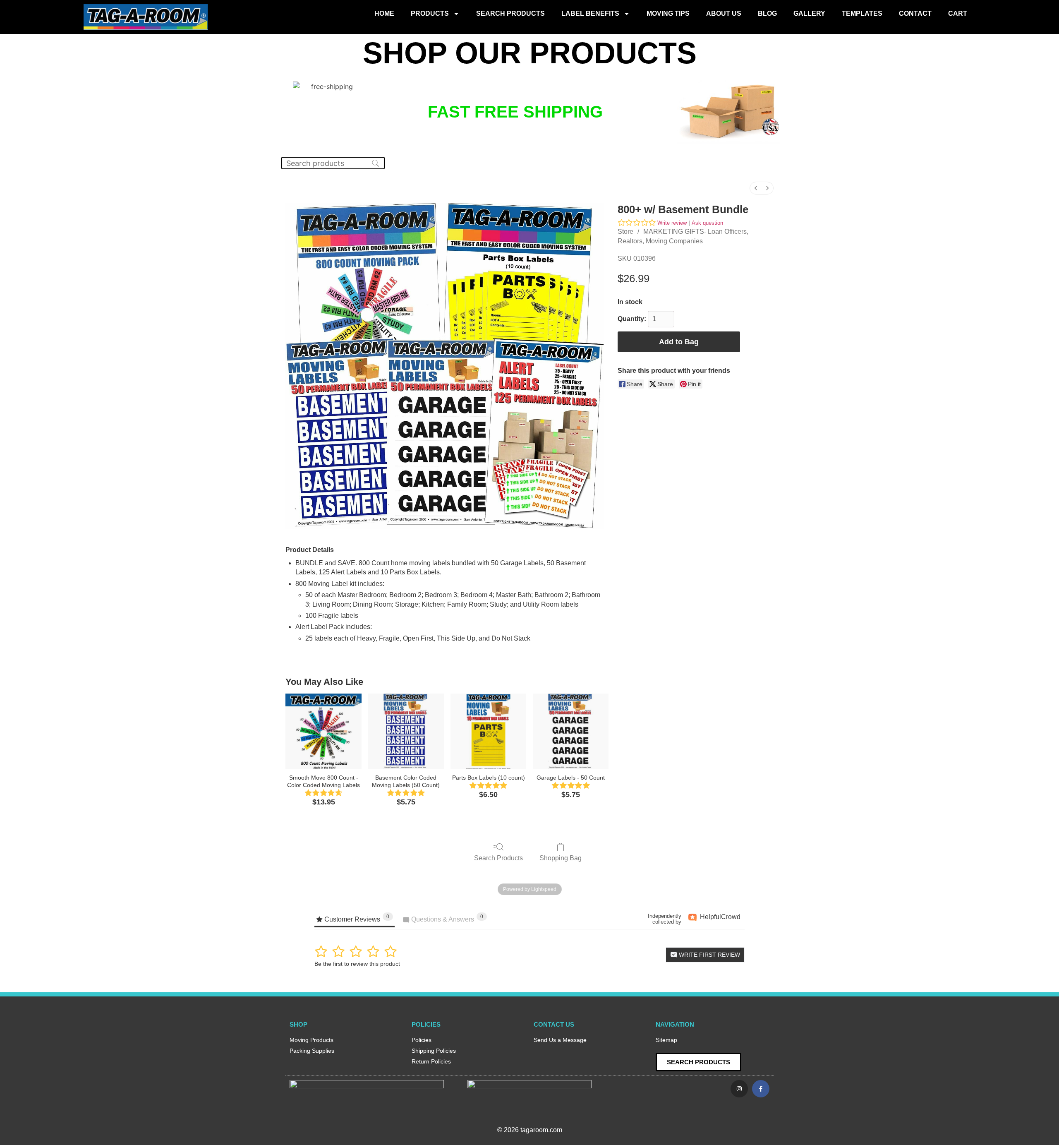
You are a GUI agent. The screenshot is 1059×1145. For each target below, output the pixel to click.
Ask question (707, 223)
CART (957, 13)
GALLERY (809, 13)
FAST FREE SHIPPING (515, 112)
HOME (384, 13)
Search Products (510, 13)
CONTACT (915, 13)
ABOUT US (723, 13)
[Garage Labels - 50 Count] (571, 731)
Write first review (708, 954)
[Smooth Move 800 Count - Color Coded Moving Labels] (323, 731)
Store (625, 231)
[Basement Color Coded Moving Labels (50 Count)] (406, 731)
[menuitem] (756, 188)
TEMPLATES (862, 13)
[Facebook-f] (760, 1088)
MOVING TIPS (668, 13)
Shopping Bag (560, 858)
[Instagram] (739, 1088)
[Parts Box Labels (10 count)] (488, 731)
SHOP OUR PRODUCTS (530, 53)
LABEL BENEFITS (590, 13)
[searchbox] (333, 163)
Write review (672, 223)
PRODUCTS (430, 13)
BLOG (767, 13)
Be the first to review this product (357, 963)
